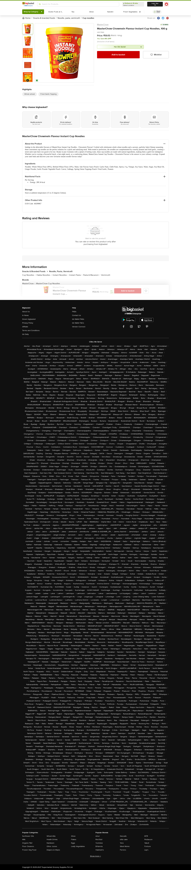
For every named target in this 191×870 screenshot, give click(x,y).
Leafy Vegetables (78, 846)
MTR (146, 836)
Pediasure (148, 839)
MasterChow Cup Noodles (48, 283)
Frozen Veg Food (29, 850)
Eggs (73, 843)
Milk (23, 839)
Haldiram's (100, 850)
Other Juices (52, 846)
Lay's (146, 850)
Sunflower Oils (28, 836)
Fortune (147, 846)
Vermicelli (105, 275)
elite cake (124, 839)
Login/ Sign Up (155, 4)
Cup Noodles (28, 275)
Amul (98, 836)
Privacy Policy (27, 323)
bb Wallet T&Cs (78, 323)
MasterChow (102, 24)
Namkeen (50, 843)
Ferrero (123, 850)
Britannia (99, 846)
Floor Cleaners (28, 846)
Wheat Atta (51, 836)
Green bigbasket (29, 319)
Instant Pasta (75, 275)
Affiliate (25, 327)
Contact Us (76, 315)
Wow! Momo (125, 846)
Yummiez (99, 843)
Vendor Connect (78, 327)
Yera (121, 843)
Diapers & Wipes (53, 850)
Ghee (73, 836)
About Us (26, 311)
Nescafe (123, 836)
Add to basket (118, 54)
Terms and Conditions (31, 330)
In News (25, 315)
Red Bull (99, 839)
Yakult (146, 843)
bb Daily (25, 334)
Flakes (73, 839)
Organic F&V (27, 843)
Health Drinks (52, 839)
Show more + (95, 856)
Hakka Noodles (44, 275)
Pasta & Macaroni (91, 275)
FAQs (74, 311)
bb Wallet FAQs (78, 319)
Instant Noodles (60, 275)
